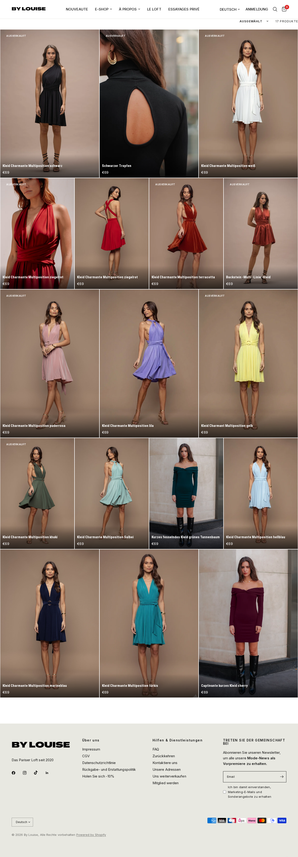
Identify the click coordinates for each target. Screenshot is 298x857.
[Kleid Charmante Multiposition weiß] (248, 104)
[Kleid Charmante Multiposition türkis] (149, 623)
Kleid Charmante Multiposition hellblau (255, 537)
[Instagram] (28, 773)
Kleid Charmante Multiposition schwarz (32, 166)
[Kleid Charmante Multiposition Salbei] (112, 493)
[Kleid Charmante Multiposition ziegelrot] (37, 233)
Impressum (91, 749)
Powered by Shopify (91, 835)
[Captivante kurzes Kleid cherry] (248, 623)
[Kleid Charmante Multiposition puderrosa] (49, 363)
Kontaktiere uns (164, 763)
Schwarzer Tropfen (116, 166)
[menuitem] (76, 9)
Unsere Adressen (166, 769)
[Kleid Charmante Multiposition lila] (149, 363)
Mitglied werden (165, 783)
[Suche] (275, 9)
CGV (86, 756)
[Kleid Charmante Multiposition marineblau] (49, 623)
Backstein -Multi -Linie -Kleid (248, 277)
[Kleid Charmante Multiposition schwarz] (49, 104)
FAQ (155, 749)
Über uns (91, 740)
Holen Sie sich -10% (98, 776)
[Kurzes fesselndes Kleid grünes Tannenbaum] (186, 493)
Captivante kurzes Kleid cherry (224, 686)
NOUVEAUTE (77, 9)
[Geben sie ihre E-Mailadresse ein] (281, 776)
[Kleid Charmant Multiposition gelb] (248, 363)
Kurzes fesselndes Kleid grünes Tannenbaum (186, 537)
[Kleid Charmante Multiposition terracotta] (186, 233)
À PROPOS (128, 9)
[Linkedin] (50, 773)
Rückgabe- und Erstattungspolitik (109, 769)
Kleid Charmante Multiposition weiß (228, 166)
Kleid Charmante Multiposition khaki (30, 537)
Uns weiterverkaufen (169, 776)
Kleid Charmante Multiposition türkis (130, 686)
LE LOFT (154, 9)
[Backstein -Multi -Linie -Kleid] (261, 233)
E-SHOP (102, 9)
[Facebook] (17, 773)
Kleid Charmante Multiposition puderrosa (34, 426)
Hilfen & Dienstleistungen (177, 740)
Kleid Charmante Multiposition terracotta (183, 277)
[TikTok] (39, 772)
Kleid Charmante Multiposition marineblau (35, 686)
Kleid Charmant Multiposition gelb (227, 426)
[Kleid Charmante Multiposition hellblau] (261, 493)
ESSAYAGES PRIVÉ (184, 9)
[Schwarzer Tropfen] (149, 104)
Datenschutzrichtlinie (99, 763)
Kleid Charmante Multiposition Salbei (105, 537)
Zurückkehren (163, 756)
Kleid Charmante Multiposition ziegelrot (33, 277)
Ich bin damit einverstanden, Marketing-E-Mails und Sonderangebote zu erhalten (249, 792)
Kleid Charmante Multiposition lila (128, 426)
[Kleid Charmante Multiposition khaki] (37, 493)
